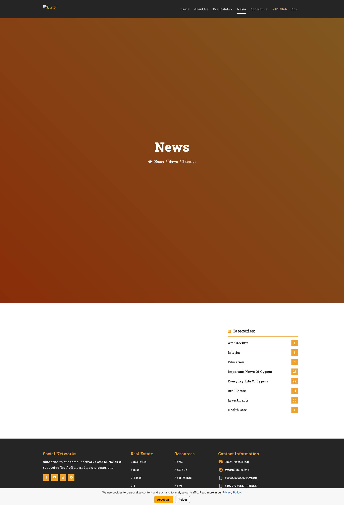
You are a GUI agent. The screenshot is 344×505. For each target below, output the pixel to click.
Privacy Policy (232, 492)
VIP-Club (279, 9)
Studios (136, 478)
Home (158, 161)
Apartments (183, 478)
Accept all (163, 499)
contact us (259, 9)
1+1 (133, 485)
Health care (237, 410)
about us (201, 9)
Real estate (237, 391)
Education (236, 362)
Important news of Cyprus (250, 371)
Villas (135, 470)
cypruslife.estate (237, 470)
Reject (183, 499)
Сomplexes (138, 462)
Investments (238, 400)
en (294, 9)
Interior (234, 352)
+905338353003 (235, 478)
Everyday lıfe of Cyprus (248, 381)
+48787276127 (235, 485)
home (184, 9)
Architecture (238, 343)
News (241, 9)
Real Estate (221, 9)
